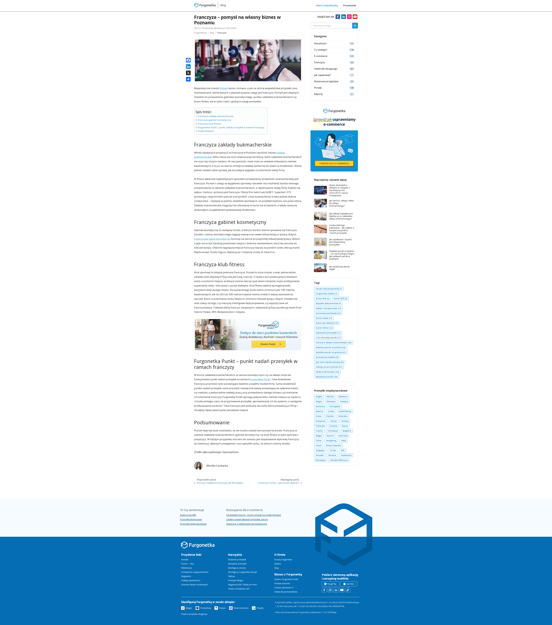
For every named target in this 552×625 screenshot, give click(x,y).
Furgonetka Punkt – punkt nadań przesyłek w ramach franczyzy (231, 127)
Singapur (320, 450)
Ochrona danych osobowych (194, 584)
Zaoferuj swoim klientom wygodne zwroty (247, 519)
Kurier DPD (340, 298)
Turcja (332, 450)
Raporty (318, 94)
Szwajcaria (346, 455)
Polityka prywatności (190, 580)
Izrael (318, 445)
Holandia (342, 416)
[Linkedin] (343, 18)
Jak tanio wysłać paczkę (330, 362)
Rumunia (320, 406)
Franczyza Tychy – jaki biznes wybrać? (278, 482)
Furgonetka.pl (200, 32)
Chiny (318, 440)
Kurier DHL (322, 298)
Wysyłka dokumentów (328, 303)
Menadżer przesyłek (237, 563)
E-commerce (320, 56)
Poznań (224, 88)
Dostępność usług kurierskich (194, 572)
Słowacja (331, 401)
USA (342, 450)
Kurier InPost (324, 327)
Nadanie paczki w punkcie (331, 347)
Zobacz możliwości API (239, 588)
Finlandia (320, 425)
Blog (223, 5)
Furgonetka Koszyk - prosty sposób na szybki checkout (253, 515)
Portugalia (334, 406)
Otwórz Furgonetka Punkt (286, 579)
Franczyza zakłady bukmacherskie (215, 116)
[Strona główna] (197, 548)
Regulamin (186, 576)
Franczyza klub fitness (209, 123)
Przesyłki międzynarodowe (193, 524)
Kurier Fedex (324, 318)
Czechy (319, 430)
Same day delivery (327, 323)
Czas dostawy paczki (328, 337)
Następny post (290, 479)
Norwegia (320, 460)
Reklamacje (186, 567)
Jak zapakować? (322, 75)
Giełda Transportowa (328, 308)
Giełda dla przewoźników (285, 591)
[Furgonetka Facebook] (324, 590)
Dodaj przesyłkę (188, 515)
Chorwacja (332, 430)
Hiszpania (321, 421)
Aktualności (320, 43)
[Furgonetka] (205, 5)
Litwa (318, 416)
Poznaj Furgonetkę (283, 559)
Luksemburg (345, 411)
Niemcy (319, 411)
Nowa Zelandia (333, 445)
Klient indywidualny (327, 5)
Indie (343, 440)
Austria (330, 435)
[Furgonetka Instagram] (330, 590)
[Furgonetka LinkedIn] (336, 590)
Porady (318, 87)
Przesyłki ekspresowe (191, 519)
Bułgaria (347, 430)
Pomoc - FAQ (187, 563)
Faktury (231, 576)
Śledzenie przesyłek (237, 559)
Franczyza (221, 32)
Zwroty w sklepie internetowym (333, 342)
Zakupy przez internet (329, 367)
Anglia (319, 396)
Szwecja (344, 401)
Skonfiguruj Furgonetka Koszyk (242, 572)
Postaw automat (282, 583)
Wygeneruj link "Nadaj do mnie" (243, 584)
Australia (343, 435)
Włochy (330, 396)
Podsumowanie (206, 131)
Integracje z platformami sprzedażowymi (246, 524)
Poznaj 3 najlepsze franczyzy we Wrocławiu (220, 482)
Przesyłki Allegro (235, 580)
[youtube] (355, 18)
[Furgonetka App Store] (348, 584)
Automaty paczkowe (328, 313)
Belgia (319, 435)
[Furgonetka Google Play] (330, 584)
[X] (188, 73)
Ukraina (332, 455)
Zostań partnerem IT (284, 587)
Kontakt (184, 559)
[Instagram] (349, 18)
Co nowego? (320, 49)
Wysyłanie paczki (327, 376)
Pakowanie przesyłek (328, 332)
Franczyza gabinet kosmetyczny (214, 119)
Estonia (333, 425)
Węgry (319, 401)
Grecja (333, 421)
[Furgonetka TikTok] (347, 590)
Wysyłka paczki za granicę (331, 352)
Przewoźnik (349, 5)
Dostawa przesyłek (327, 357)
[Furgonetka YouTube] (342, 590)
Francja (345, 421)
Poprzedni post (206, 479)
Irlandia (330, 416)
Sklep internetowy (327, 371)
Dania (345, 425)
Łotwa (331, 411)
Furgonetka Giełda (326, 293)
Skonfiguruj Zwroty (237, 567)
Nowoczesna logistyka (326, 81)
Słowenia (343, 396)
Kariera (277, 563)
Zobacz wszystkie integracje (194, 614)
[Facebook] (338, 18)
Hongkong (331, 440)
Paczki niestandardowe (329, 288)
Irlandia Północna (339, 460)
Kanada (320, 455)
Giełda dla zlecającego (325, 68)
